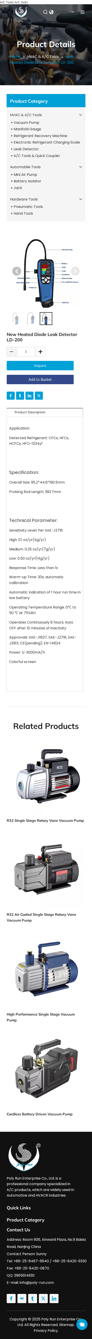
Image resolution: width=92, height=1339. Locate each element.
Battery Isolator (27, 181)
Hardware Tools (24, 199)
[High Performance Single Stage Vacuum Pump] (46, 969)
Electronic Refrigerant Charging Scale (47, 142)
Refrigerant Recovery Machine (40, 135)
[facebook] (11, 396)
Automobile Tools (25, 167)
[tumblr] (20, 396)
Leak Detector (26, 149)
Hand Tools (23, 213)
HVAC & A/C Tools (26, 115)
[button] (16, 271)
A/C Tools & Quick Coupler (37, 155)
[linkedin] (29, 396)
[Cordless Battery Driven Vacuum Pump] (46, 1069)
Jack (18, 187)
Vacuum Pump (26, 122)
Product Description (30, 412)
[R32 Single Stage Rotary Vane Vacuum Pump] (46, 775)
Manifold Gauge (27, 129)
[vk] (21, 1298)
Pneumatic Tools (28, 206)
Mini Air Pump (25, 174)
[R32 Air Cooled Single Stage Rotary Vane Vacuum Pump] (46, 869)
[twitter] (39, 396)
